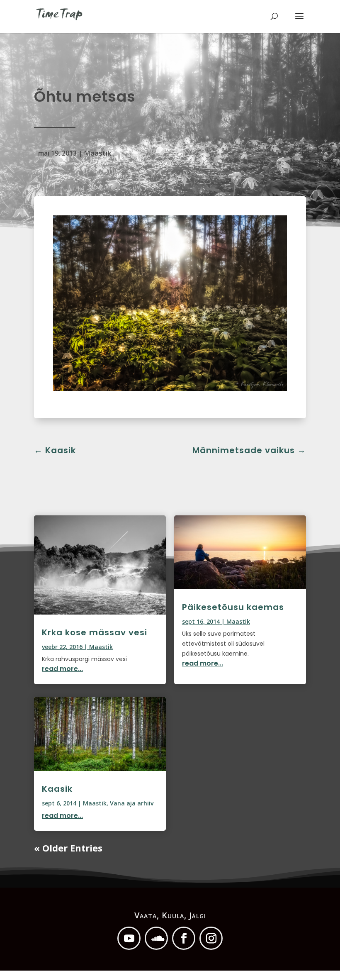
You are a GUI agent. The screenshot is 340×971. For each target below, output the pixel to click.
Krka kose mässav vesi (94, 632)
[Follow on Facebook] (183, 938)
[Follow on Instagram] (211, 938)
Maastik (97, 153)
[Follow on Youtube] (129, 938)
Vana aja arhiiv (131, 803)
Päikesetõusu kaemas (233, 607)
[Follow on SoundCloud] (156, 938)
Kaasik (57, 789)
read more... (62, 668)
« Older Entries (68, 848)
